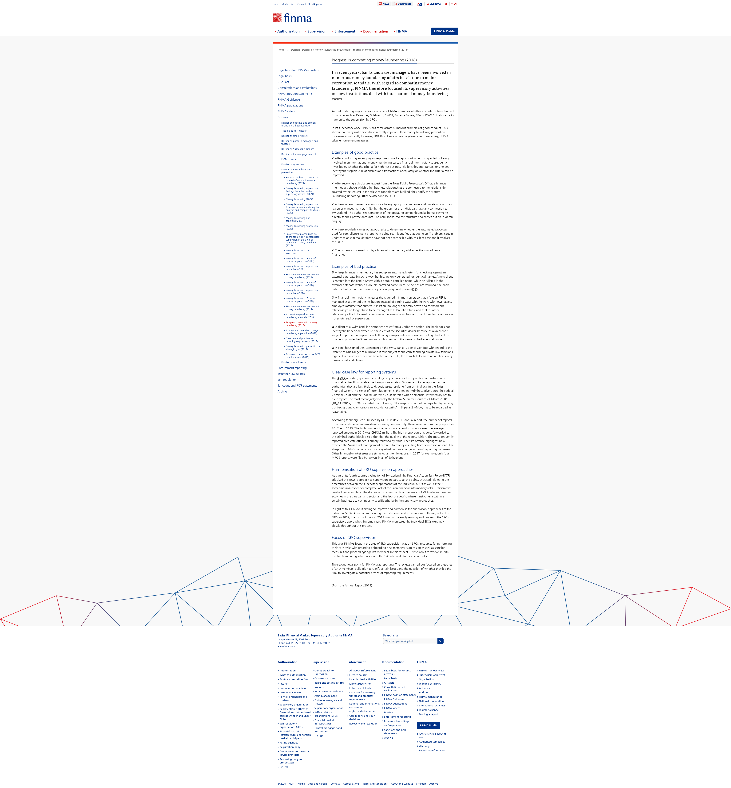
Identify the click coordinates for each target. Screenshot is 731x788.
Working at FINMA (430, 683)
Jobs (293, 4)
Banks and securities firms (295, 679)
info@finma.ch (287, 646)
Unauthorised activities (362, 679)
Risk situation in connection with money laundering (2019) (303, 308)
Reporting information (432, 750)
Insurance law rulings (291, 374)
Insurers (284, 683)
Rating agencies (289, 742)
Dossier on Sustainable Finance (297, 149)
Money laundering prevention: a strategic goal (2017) (303, 348)
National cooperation (431, 701)
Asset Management (325, 695)
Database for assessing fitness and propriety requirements (362, 696)
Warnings (424, 746)
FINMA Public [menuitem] (444, 31)
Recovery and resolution (363, 723)
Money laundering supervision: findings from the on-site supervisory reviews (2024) (302, 191)
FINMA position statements (295, 93)
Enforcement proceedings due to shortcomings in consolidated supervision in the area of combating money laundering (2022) (302, 240)
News (386, 3)
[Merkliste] (418, 4)
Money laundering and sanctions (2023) (298, 219)
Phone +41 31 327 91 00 (291, 643)
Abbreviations (351, 783)
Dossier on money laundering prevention (326, 49)
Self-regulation (287, 379)
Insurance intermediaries (294, 688)
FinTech (284, 767)
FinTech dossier (289, 159)
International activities (432, 705)
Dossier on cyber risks (292, 164)
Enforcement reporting (292, 368)
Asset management (291, 692)
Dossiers (295, 49)
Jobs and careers (317, 783)
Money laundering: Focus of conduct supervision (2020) (301, 284)
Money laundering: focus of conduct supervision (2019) (300, 300)
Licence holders (358, 675)
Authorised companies (432, 741)
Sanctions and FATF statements (297, 385)
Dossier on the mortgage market (298, 154)
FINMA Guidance (289, 99)
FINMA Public (428, 725)
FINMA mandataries (430, 696)
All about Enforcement (362, 670)
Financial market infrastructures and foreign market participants (295, 735)
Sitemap (421, 783)
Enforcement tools (360, 688)
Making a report (428, 714)
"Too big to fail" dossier (293, 130)
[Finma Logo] (292, 18)
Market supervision (360, 683)
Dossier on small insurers (294, 135)
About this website (402, 783)
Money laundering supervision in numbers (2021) (302, 268)
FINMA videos (286, 111)
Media (285, 4)
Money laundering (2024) (299, 199)
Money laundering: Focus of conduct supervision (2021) (301, 260)
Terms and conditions (375, 783)
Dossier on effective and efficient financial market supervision (298, 124)
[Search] (446, 4)
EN (454, 3)
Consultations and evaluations (297, 88)
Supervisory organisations (295, 704)
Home (276, 4)
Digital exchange (429, 710)
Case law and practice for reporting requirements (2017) (302, 340)
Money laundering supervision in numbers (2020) (302, 292)
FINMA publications (290, 105)
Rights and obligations (362, 711)
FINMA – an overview (431, 670)
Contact (301, 4)
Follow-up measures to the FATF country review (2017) (303, 356)
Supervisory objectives (432, 675)
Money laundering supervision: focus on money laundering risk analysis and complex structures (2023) (302, 208)
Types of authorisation (293, 675)
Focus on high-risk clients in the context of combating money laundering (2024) (302, 180)
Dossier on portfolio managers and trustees (299, 142)
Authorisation (288, 670)
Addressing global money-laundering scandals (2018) (300, 316)
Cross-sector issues (324, 678)
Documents (404, 3)
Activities (424, 688)
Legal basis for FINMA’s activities (298, 70)
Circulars (283, 82)
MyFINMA (435, 3)
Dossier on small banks (293, 362)
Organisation (426, 679)
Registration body (290, 747)
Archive (282, 391)
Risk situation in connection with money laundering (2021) (303, 276)
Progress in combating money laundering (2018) (380, 49)
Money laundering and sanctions (298, 252)
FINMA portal (315, 4)
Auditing (424, 692)
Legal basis (284, 76)
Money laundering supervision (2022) (302, 227)
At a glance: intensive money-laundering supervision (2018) (302, 332)
